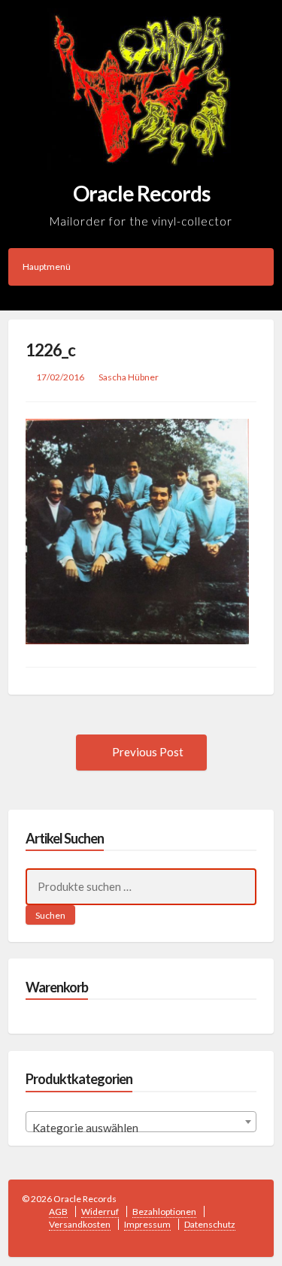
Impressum (147, 1224)
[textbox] (141, 1128)
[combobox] (141, 1121)
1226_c (50, 350)
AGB (58, 1211)
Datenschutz (209, 1224)
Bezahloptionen (164, 1211)
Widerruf (100, 1211)
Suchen (50, 915)
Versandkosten (80, 1224)
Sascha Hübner (129, 377)
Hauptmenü (47, 266)
